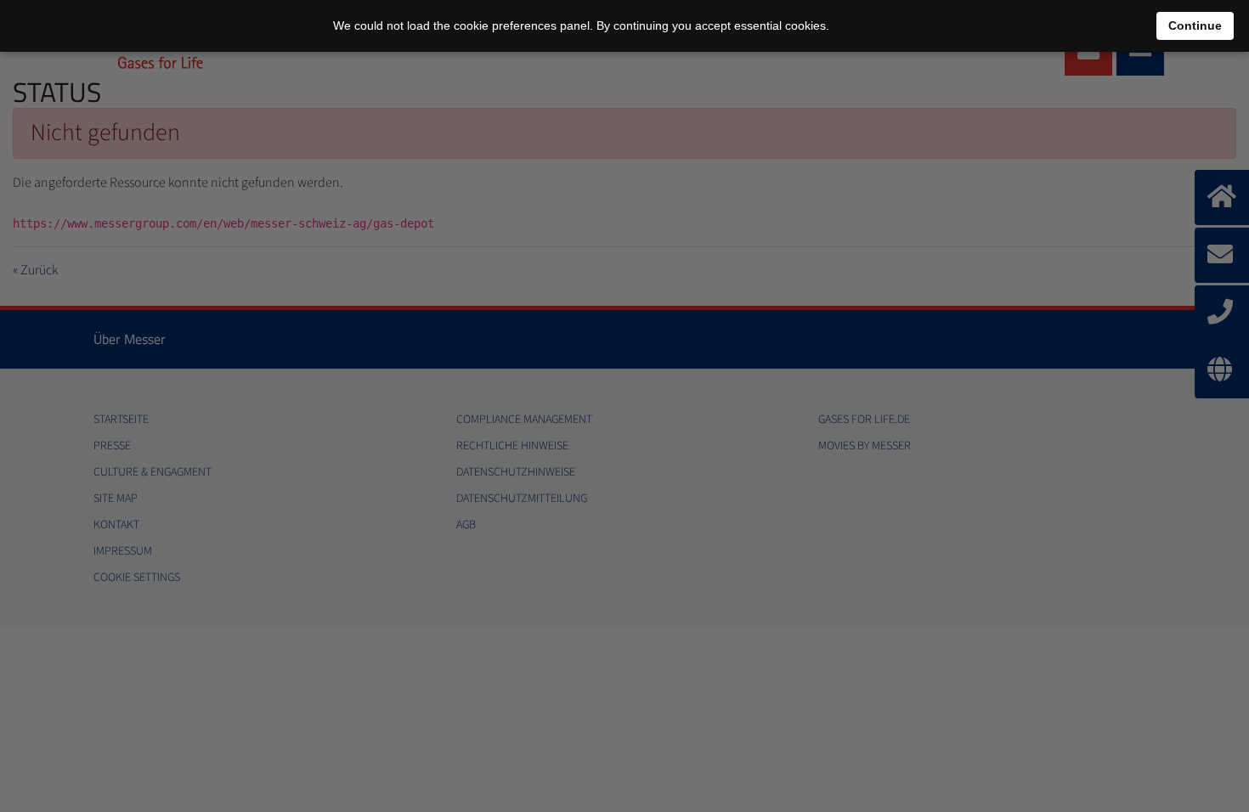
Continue (1195, 25)
